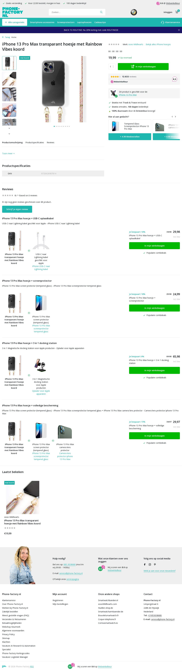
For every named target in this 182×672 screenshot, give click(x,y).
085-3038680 (70, 564)
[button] (54, 126)
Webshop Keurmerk (11, 626)
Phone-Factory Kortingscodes (16, 653)
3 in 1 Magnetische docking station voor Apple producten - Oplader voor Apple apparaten (43, 348)
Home (13, 37)
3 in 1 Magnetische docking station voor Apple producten (41, 383)
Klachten (6, 642)
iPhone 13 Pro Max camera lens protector (65, 447)
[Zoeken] (101, 12)
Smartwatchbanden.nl (108, 600)
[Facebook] (145, 564)
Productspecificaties (34, 142)
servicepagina (72, 579)
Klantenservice (172, 22)
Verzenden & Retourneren (14, 619)
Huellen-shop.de (105, 608)
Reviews (50, 142)
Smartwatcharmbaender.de (110, 611)
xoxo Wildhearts (135, 44)
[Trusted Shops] (134, 12)
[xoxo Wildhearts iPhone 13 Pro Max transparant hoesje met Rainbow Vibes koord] (22, 497)
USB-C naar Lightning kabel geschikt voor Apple (41, 259)
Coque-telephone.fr (107, 619)
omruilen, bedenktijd (130, 106)
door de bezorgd (131, 111)
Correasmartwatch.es (108, 623)
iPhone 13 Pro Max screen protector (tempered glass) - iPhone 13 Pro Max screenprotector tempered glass (51, 285)
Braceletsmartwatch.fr (108, 615)
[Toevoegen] (36, 532)
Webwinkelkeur (173, 3)
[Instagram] (150, 564)
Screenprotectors (65, 22)
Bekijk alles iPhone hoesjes (158, 44)
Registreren (58, 600)
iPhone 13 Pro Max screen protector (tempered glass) (41, 319)
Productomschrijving (12, 142)
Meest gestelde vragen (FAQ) (15, 615)
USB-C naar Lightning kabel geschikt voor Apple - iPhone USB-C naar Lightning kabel (41, 223)
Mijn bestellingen (60, 604)
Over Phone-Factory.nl (12, 604)
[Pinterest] (155, 564)
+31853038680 (155, 615)
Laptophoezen (84, 22)
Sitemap (6, 638)
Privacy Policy (8, 634)
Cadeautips (100, 22)
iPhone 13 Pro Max (128, 94)
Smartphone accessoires (42, 22)
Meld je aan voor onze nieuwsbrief (159, 570)
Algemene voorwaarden (13, 630)
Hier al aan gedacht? (118, 116)
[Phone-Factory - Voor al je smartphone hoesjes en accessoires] (12, 12)
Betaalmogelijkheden (12, 623)
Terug (7, 37)
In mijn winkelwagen (146, 66)
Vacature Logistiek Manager (15, 657)
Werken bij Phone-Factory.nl (15, 608)
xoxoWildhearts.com (107, 604)
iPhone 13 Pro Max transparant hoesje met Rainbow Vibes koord (22, 522)
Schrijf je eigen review (17, 209)
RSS (32, 666)
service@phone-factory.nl (71, 573)
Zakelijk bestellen (10, 611)
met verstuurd (129, 102)
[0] (176, 12)
